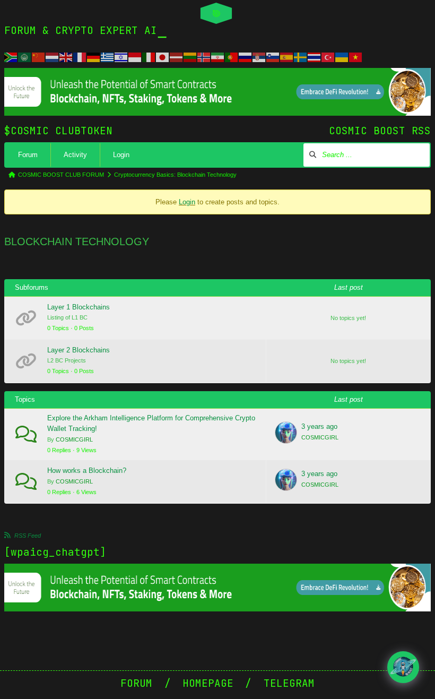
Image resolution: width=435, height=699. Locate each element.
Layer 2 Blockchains (78, 350)
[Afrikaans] (11, 56)
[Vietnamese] (356, 56)
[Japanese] (163, 56)
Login (121, 155)
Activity (75, 155)
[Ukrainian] (342, 56)
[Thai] (314, 56)
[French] (80, 56)
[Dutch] (52, 56)
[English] (66, 56)
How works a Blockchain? (86, 470)
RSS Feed (27, 535)
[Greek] (108, 56)
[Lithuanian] (190, 56)
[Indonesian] (135, 56)
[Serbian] (259, 56)
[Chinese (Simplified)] (39, 56)
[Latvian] (177, 56)
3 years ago (319, 426)
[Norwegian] (204, 56)
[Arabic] (25, 56)
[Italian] (149, 56)
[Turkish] (328, 56)
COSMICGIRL (74, 439)
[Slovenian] (273, 56)
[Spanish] (287, 56)
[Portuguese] (232, 56)
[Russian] (246, 56)
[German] (94, 56)
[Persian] (218, 56)
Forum (28, 155)
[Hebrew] (121, 56)
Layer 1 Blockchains (78, 307)
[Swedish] (301, 56)
